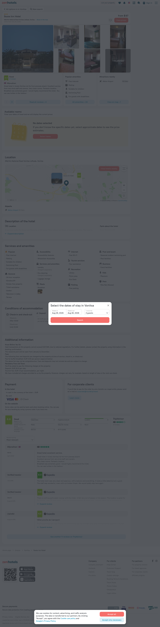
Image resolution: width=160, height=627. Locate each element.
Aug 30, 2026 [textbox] (73, 313)
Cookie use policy (68, 618)
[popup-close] (108, 305)
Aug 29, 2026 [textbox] (58, 313)
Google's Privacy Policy (46, 621)
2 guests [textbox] (89, 313)
